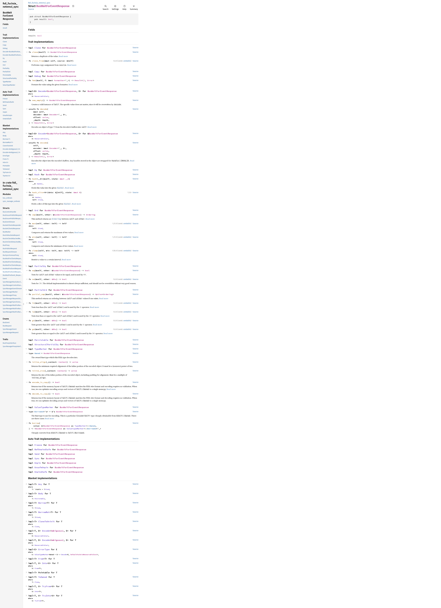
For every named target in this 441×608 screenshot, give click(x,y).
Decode (42, 91)
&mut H (77, 192)
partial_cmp (38, 294)
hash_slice (38, 192)
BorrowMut (44, 512)
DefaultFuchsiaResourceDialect (83, 554)
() (84, 80)
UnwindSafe (40, 472)
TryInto (46, 595)
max (34, 223)
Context (63, 362)
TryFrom (46, 586)
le (33, 312)
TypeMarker (40, 349)
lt (33, 303)
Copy (37, 71)
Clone (37, 47)
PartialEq (40, 266)
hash (34, 179)
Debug (37, 76)
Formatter (59, 80)
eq (33, 270)
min (34, 237)
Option (98, 294)
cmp (34, 215)
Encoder (53, 148)
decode (43, 109)
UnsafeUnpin (41, 467)
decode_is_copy (40, 394)
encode (43, 143)
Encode (42, 133)
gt (33, 320)
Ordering (90, 215)
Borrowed (39, 411)
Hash (37, 174)
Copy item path (73, 6)
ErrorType (44, 549)
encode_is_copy (40, 382)
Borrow (42, 503)
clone (35, 52)
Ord (36, 210)
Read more (63, 56)
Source (31, 9)
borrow (35, 423)
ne (33, 279)
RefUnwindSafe (42, 449)
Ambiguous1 (57, 530)
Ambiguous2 (57, 540)
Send (37, 454)
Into (44, 563)
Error (90, 80)
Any (40, 484)
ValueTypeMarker (43, 407)
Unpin (37, 463)
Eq (35, 170)
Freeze (38, 445)
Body (40, 493)
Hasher (39, 184)
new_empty (37, 100)
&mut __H (64, 179)
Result (78, 80)
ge (33, 329)
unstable (127, 61)
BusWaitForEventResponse (61, 47)
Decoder (53, 114)
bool (50, 19)
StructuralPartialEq (46, 344)
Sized (40, 200)
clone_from (38, 61)
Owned (37, 353)
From (40, 558)
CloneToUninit (46, 521)
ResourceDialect (41, 96)
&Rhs (54, 279)
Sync (37, 458)
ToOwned (42, 577)
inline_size (38, 371)
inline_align (39, 362)
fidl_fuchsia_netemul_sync (39, 3)
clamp (35, 250)
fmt (34, 80)
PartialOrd (40, 290)
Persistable (41, 340)
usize (45, 117)
